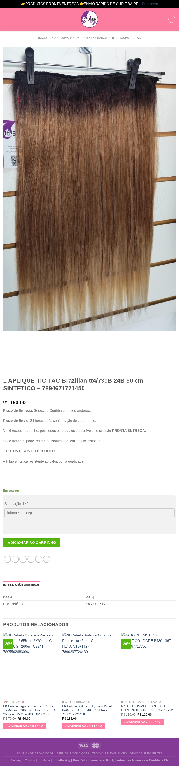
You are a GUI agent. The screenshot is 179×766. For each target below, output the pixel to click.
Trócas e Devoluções (109, 753)
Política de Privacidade (35, 753)
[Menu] (6, 19)
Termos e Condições (73, 753)
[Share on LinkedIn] (46, 559)
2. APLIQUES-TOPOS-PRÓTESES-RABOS (79, 37)
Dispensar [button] (150, 4)
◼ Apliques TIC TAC (126, 37)
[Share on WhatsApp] (7, 559)
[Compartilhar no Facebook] (15, 559)
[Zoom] (9, 326)
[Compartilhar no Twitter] (23, 559)
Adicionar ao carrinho (32, 543)
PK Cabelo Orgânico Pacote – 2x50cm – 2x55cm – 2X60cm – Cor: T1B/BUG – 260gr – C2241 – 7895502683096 (30, 710)
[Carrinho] (171, 19)
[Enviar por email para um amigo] (30, 559)
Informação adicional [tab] (21, 585)
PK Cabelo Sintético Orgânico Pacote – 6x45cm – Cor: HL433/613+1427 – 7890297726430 (89, 710)
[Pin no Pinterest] (38, 559)
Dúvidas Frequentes (146, 753)
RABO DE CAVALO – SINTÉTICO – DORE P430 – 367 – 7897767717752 (147, 708)
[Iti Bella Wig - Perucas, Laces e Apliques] (89, 19)
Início (42, 37)
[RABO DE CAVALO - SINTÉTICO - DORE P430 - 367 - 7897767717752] (148, 665)
